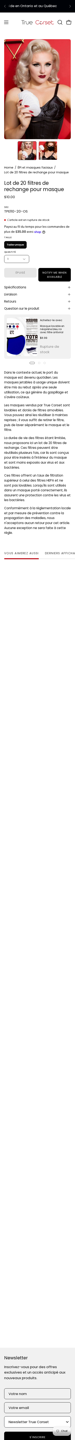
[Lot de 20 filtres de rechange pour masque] (27, 150)
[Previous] (5, 6)
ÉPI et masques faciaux (35, 167)
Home (8, 167)
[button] (59, 22)
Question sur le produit (21, 308)
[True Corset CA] (38, 22)
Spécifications (15, 287)
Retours (10, 301)
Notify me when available (54, 275)
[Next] (70, 6)
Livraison (10, 294)
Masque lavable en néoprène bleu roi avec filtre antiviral (52, 329)
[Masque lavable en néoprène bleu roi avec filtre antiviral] (22, 336)
